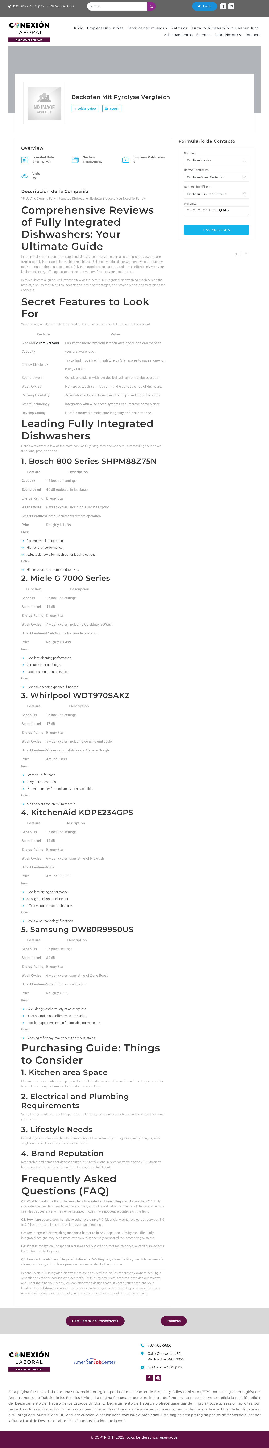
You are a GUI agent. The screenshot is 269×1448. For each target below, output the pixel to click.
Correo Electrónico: (197, 170)
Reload (226, 210)
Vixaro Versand (47, 343)
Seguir (114, 108)
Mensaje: (190, 203)
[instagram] (231, 6)
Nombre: (189, 153)
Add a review (87, 108)
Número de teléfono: (197, 186)
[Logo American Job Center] (95, 1360)
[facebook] (223, 6)
